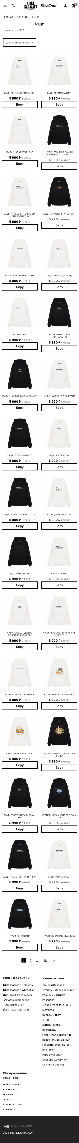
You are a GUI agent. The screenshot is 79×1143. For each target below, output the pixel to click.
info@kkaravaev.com (19, 994)
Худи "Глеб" (20, 334)
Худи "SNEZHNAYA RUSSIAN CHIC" (19, 816)
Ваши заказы (11, 1089)
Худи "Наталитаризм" (19, 152)
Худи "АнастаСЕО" (59, 876)
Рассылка (48, 999)
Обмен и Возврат (53, 984)
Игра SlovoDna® (52, 1054)
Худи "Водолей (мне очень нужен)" (59, 633)
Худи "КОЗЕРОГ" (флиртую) (19, 876)
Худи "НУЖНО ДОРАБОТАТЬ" (19, 514)
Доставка (9, 1094)
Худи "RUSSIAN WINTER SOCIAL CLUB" (59, 816)
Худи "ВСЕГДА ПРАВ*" (19, 455)
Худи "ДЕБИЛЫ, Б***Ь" (59, 514)
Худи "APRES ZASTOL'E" (20, 753)
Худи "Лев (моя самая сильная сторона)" (59, 153)
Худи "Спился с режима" (20, 694)
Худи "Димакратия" (59, 93)
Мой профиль (11, 1084)
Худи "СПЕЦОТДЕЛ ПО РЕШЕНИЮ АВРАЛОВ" (20, 633)
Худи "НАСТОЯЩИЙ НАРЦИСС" (19, 396)
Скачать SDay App (53, 1064)
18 (45, 961)
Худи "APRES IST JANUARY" (59, 694)
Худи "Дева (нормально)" (19, 93)
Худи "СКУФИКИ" (20, 936)
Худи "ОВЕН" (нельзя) (59, 275)
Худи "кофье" (59, 573)
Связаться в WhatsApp (20, 989)
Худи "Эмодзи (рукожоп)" (59, 213)
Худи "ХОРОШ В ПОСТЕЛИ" (59, 396)
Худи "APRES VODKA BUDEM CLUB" (59, 754)
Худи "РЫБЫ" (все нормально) (59, 335)
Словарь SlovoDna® (54, 1059)
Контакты (9, 1109)
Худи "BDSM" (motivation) (59, 936)
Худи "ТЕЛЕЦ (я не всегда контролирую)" (19, 214)
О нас (45, 1019)
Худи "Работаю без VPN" (20, 275)
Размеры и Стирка (53, 994)
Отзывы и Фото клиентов (58, 989)
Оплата (7, 1099)
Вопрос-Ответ (51, 1014)
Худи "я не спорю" (19, 573)
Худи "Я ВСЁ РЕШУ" (59, 455)
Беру (20, 104)
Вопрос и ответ (12, 1104)
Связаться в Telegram (20, 984)
